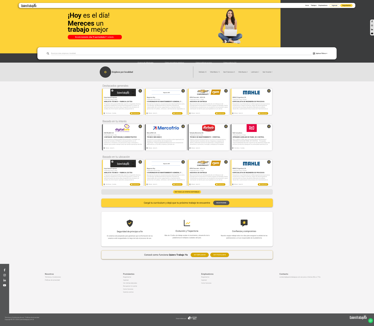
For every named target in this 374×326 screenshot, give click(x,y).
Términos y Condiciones (53, 277)
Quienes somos (128, 292)
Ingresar (126, 280)
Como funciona (128, 289)
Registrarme (127, 277)
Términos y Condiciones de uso (14, 317)
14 (215, 72)
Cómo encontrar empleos (174, 63)
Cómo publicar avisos (204, 63)
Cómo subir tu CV (229, 63)
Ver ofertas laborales (130, 283)
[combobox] (181, 53)
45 (202, 72)
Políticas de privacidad (52, 280)
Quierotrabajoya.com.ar (26, 319)
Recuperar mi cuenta (130, 286)
